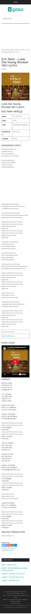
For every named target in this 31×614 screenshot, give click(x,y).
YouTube (17, 601)
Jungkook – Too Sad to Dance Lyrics (13, 577)
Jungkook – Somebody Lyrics (10, 580)
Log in (22, 593)
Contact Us (9, 595)
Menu (16, 2)
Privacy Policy (22, 595)
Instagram (25, 599)
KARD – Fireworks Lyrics (9, 565)
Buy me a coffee (15, 603)
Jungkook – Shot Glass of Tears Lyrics (13, 574)
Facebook (14, 599)
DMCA (15, 595)
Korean (13, 548)
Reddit (12, 601)
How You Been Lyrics (8, 336)
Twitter (19, 599)
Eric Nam (11, 550)
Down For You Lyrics (8, 332)
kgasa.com (16, 591)
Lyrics (9, 548)
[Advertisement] (15, 34)
